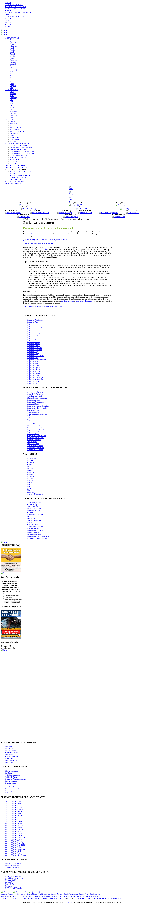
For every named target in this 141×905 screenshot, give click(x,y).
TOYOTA (25, 898)
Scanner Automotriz (34, 440)
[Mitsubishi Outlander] (13, 213)
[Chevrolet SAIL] (23, 217)
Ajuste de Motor (33, 404)
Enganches (9, 754)
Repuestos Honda (33, 332)
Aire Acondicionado (12, 785)
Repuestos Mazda (33, 372)
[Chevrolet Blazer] (118, 217)
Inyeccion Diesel (33, 434)
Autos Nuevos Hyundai (31, 896)
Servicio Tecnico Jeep (12, 817)
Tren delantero (32, 442)
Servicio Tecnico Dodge (13, 811)
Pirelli (29, 490)
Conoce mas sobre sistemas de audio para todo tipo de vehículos (42, 306)
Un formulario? (10, 598)
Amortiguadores (11, 787)
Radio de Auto (10, 884)
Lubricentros (31, 416)
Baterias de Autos (11, 793)
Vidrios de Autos (11, 777)
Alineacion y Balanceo (35, 392)
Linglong (30, 480)
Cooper (29, 464)
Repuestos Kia (32, 338)
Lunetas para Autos (12, 791)
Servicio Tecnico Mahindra (14, 843)
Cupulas (30, 512)
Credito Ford (83, 894)
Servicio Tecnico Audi (13, 801)
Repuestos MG (32, 336)
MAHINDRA (15, 898)
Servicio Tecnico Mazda (13, 821)
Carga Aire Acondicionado (36, 436)
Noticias (79, 896)
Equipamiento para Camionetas (38, 536)
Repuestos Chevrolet (34, 328)
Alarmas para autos (12, 868)
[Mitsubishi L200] (85, 213)
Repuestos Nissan (33, 344)
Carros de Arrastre (11, 752)
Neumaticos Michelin (90, 896)
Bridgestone (31, 460)
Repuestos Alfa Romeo (35, 320)
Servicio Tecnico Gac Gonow (15, 855)
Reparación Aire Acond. (35, 430)
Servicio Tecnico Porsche (14, 827)
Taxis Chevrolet (16, 896)
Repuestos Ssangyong (35, 379)
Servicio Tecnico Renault (14, 829)
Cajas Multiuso (32, 524)
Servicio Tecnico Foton (13, 853)
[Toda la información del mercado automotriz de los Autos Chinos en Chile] (7, 892)
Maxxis (29, 484)
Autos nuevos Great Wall (49, 896)
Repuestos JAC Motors (35, 356)
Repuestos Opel (32, 383)
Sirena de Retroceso (34, 520)
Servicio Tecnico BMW (13, 803)
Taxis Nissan (5, 896)
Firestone (30, 470)
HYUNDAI (54, 898)
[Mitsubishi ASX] (132, 213)
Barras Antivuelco (33, 528)
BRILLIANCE (35, 898)
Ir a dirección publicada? (13, 600)
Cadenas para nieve (12, 756)
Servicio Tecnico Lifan (13, 847)
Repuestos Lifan (33, 376)
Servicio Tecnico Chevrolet (14, 809)
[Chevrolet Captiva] (70, 217)
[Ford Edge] (124, 209)
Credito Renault (56, 894)
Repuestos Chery (33, 354)
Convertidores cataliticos (13, 789)
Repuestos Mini (32, 362)
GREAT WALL (78, 898)
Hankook (30, 476)
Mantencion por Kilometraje (37, 398)
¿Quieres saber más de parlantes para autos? (38, 243)
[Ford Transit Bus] (82, 209)
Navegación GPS (11, 880)
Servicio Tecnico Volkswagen (15, 837)
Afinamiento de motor (35, 446)
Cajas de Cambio (33, 420)
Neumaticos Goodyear (67, 896)
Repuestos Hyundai (34, 334)
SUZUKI (62, 898)
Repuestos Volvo (33, 366)
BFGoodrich (31, 458)
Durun (29, 466)
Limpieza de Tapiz (33, 400)
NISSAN (45, 898)
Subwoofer (9, 882)
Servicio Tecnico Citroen (14, 805)
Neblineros (9, 758)
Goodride (30, 474)
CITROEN (115, 898)
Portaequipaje (10, 748)
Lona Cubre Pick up (34, 532)
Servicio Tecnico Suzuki (13, 835)
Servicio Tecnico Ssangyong (15, 849)
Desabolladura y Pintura (35, 426)
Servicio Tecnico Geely (13, 851)
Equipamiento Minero (35, 530)
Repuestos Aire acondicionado (15, 779)
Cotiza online (36, 234)
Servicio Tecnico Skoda (13, 833)
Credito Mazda (32, 894)
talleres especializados (84, 301)
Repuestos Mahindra (34, 348)
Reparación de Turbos (35, 450)
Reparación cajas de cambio (37, 408)
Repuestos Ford (32, 358)
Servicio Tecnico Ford (13, 813)
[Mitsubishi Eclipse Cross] (108, 213)
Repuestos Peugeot (34, 370)
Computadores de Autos (35, 438)
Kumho (30, 478)
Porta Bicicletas (10, 750)
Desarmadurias (10, 783)
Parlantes (8, 886)
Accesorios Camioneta (35, 526)
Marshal (30, 482)
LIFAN (122, 898)
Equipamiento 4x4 (33, 510)
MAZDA (102, 898)
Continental (31, 462)
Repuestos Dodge (33, 326)
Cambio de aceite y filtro (35, 428)
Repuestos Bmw (33, 324)
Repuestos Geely (33, 381)
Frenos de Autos (33, 444)
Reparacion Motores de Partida (38, 406)
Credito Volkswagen (70, 894)
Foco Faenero (32, 518)
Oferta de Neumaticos (35, 494)
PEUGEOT (5, 898)
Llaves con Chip (33, 410)
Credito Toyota (94, 894)
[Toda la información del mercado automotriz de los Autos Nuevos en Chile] (21, 892)
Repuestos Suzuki (33, 342)
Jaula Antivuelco (33, 507)
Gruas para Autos (33, 412)
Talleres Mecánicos (34, 424)
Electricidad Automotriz (35, 448)
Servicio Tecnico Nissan (13, 823)
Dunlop (30, 468)
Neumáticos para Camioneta (37, 538)
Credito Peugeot (44, 894)
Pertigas (30, 516)
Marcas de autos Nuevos (16, 894)
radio (45, 249)
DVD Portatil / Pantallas (13, 888)
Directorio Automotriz (13, 876)
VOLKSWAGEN (91, 898)
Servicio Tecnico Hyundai (14, 815)
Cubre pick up (32, 505)
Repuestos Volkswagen (35, 378)
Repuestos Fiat (32, 330)
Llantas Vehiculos (11, 771)
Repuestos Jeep (32, 352)
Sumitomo (30, 492)
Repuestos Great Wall (34, 374)
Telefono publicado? (12, 596)
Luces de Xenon (11, 760)
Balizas (29, 522)
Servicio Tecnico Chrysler (14, 807)
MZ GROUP (69, 902)
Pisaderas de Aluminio (35, 508)
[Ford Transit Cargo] (28, 209)
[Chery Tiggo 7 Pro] (26, 205)
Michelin (30, 486)
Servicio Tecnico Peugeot (14, 825)
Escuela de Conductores (35, 402)
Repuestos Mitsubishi (34, 350)
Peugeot (4, 894)
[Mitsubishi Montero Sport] (39, 213)
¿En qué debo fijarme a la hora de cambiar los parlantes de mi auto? (46, 240)
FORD (69, 898)
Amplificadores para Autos (14, 878)
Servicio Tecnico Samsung (14, 831)
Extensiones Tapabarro (35, 514)
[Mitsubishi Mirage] (64, 213)
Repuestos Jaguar (33, 368)
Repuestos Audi (32, 322)
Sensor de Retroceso (12, 866)
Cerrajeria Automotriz (34, 396)
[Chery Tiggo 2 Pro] (76, 205)
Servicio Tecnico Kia (12, 819)
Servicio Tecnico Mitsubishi (15, 845)
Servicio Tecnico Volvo (13, 839)
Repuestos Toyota (33, 340)
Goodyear (30, 472)
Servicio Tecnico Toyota (13, 841)
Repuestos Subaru (33, 364)
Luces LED (9, 762)
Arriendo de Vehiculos (35, 394)
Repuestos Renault (33, 346)
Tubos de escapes (33, 418)
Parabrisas (8, 773)
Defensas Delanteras (34, 534)
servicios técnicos (67, 301)
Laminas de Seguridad (13, 864)
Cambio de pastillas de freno (37, 414)
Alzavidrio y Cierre (34, 503)
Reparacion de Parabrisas (36, 432)
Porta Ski (8, 747)
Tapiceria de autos (33, 422)
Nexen (29, 488)
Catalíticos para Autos (12, 775)
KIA (108, 898)
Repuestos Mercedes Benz (36, 360)
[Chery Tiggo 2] (122, 205)
